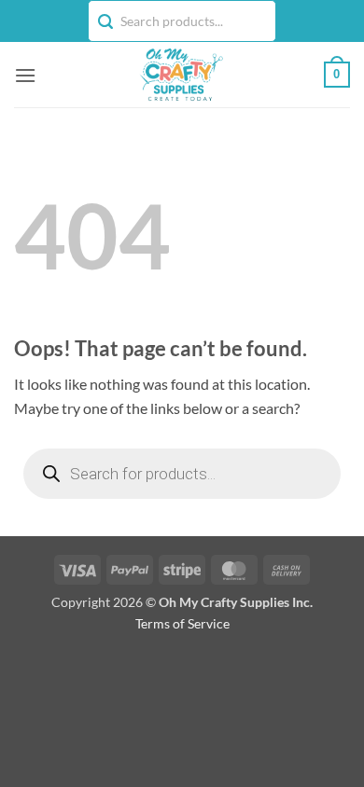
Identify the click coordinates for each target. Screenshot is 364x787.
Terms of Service (182, 623)
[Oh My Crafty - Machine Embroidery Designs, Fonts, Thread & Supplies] (180, 74)
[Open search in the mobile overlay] (182, 473)
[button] (25, 75)
